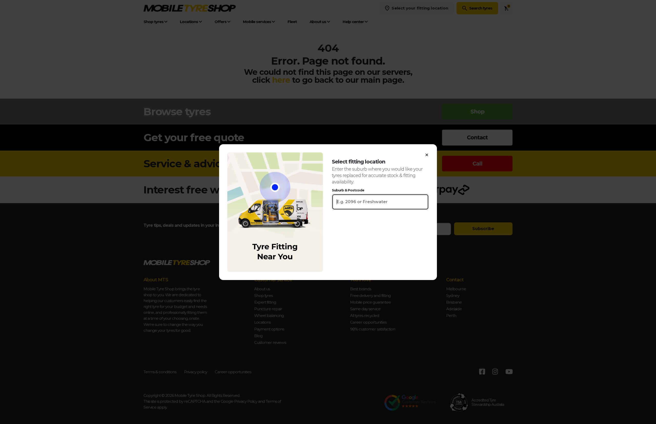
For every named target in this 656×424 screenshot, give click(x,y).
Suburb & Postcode (348, 190)
